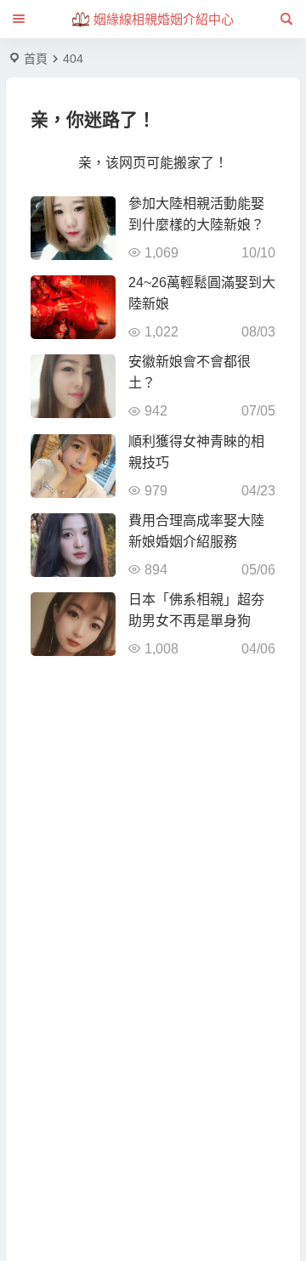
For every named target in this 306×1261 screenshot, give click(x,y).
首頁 (36, 58)
